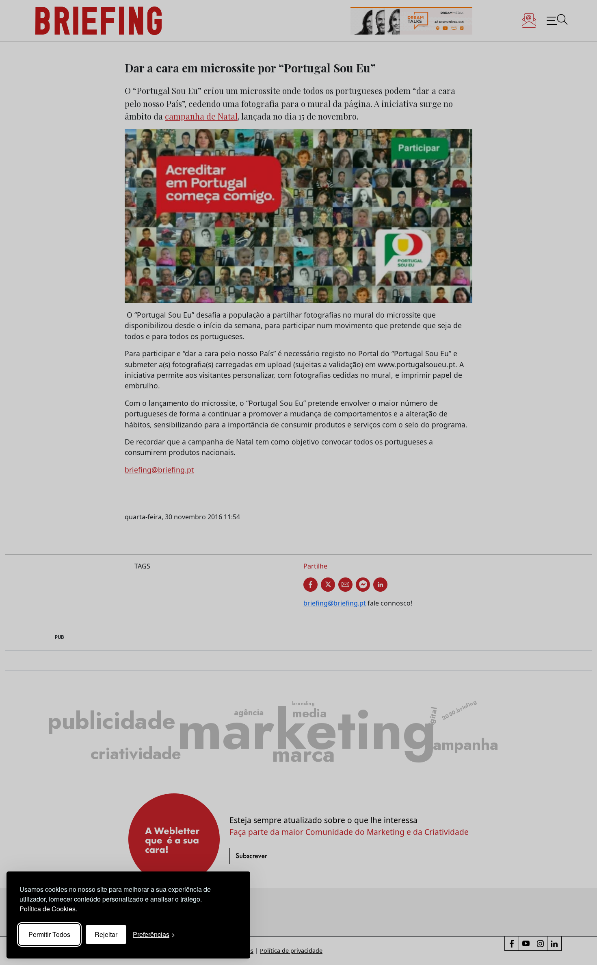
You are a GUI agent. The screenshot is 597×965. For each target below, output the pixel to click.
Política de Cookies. (48, 908)
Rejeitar (106, 934)
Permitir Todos (49, 934)
